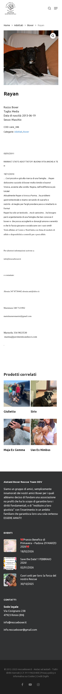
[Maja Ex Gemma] (17, 432)
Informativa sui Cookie (24, 676)
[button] (56, 8)
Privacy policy (47, 673)
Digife (46, 676)
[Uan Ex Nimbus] (44, 432)
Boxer (30, 25)
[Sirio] (44, 393)
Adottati (18, 25)
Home (7, 25)
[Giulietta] (17, 393)
